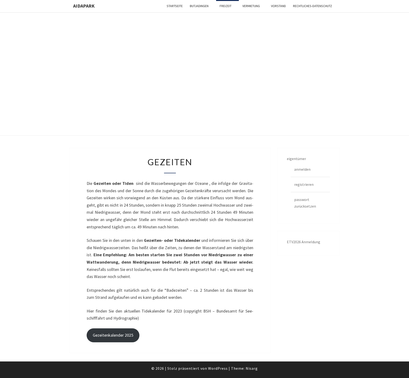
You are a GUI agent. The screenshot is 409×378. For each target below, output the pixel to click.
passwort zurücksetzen (305, 202)
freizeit (225, 6)
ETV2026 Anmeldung (303, 241)
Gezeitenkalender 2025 (113, 335)
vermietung (251, 6)
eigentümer (296, 158)
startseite (175, 6)
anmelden (302, 169)
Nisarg (252, 368)
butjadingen (199, 6)
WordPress (218, 368)
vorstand (278, 6)
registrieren (304, 184)
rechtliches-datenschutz (312, 6)
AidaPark (84, 6)
